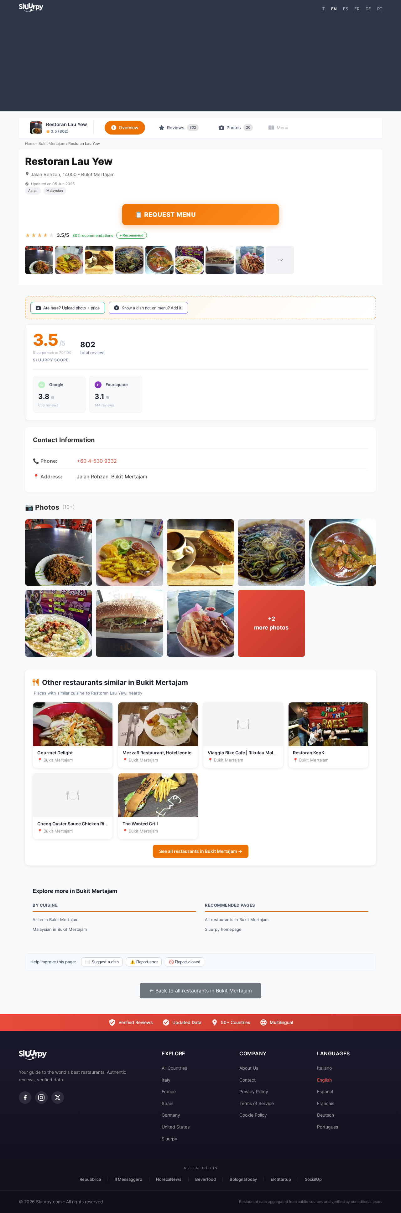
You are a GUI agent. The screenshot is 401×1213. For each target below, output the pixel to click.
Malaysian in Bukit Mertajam (60, 929)
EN (334, 8)
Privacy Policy (253, 1091)
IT (323, 8)
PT (379, 8)
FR (356, 8)
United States (176, 1126)
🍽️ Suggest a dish (102, 962)
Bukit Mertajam (52, 143)
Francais (325, 1103)
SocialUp (313, 1179)
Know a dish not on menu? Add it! (152, 308)
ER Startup (281, 1179)
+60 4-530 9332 (97, 461)
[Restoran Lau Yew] (39, 260)
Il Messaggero (128, 1179)
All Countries (174, 1068)
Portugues (327, 1126)
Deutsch (325, 1115)
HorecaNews (168, 1179)
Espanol (325, 1091)
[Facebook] (25, 1097)
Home (30, 143)
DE (368, 8)
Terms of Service (256, 1103)
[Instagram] (41, 1097)
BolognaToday (243, 1179)
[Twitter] (57, 1097)
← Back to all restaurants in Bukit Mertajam (200, 990)
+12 (280, 260)
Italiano (324, 1068)
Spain (167, 1103)
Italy (166, 1080)
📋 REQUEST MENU (165, 214)
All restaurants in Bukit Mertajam (236, 919)
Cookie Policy (253, 1115)
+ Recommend (131, 235)
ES (345, 8)
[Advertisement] (200, 61)
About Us (248, 1068)
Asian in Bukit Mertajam (55, 919)
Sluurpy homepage (223, 929)
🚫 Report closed (184, 962)
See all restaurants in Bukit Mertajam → (200, 851)
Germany (171, 1115)
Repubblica (90, 1179)
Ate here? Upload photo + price (71, 308)
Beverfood (205, 1179)
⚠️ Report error (144, 962)
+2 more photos (271, 623)
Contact (247, 1080)
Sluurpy (169, 1138)
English (324, 1080)
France (169, 1091)
